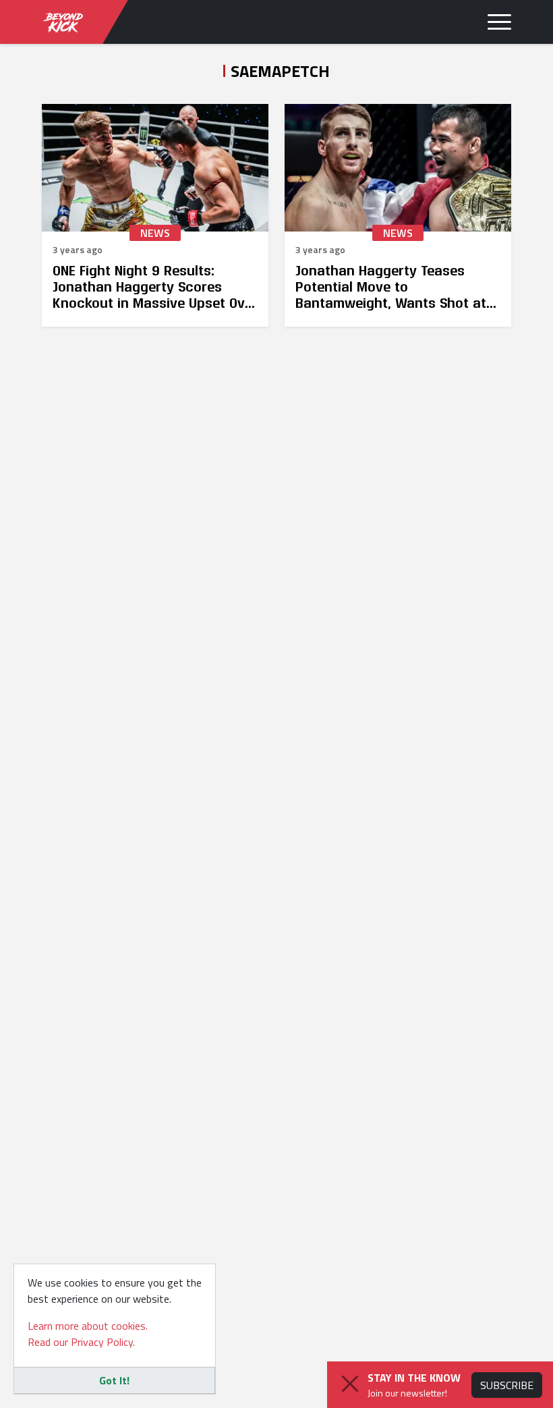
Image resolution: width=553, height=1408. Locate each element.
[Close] (350, 1384)
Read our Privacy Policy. (81, 1342)
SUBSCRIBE (506, 1385)
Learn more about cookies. (88, 1326)
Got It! (114, 1380)
